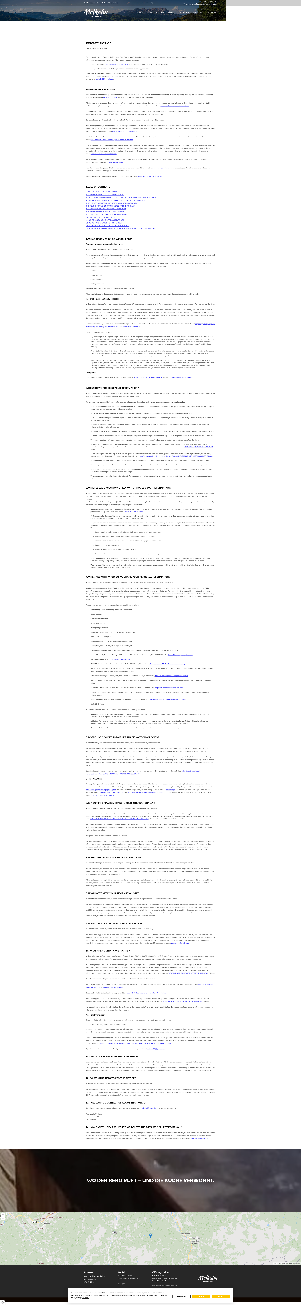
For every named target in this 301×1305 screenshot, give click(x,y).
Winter (196, 13)
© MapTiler (277, 1263)
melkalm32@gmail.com (131, 1278)
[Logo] (98, 13)
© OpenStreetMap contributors (290, 1263)
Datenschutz (165, 1286)
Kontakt (210, 13)
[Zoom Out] (3, 1218)
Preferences (181, 1296)
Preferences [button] (85, 1298)
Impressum (156, 1286)
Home (139, 13)
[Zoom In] (3, 1214)
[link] (139, 13)
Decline (201, 1296)
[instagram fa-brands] (152, 3)
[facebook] (147, 3)
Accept (220, 1296)
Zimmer (171, 13)
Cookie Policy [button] (134, 1295)
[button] (150, 1235)
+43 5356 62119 (127, 1276)
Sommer (184, 13)
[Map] (150, 1238)
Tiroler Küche (154, 13)
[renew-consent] (2, 1302)
